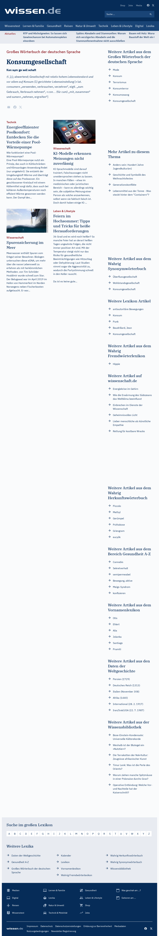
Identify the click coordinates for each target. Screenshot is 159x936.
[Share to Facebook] (14, 107)
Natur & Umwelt (86, 26)
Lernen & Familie (33, 26)
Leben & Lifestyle (121, 26)
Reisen (68, 26)
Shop (122, 5)
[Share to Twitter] (20, 107)
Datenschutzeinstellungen (68, 926)
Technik (103, 26)
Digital (139, 26)
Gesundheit (54, 26)
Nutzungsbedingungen (38, 931)
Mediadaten (120, 926)
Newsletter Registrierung (63, 931)
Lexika (150, 26)
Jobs (130, 5)
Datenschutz (47, 926)
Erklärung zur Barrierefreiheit (98, 926)
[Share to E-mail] (8, 107)
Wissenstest (12, 26)
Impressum (32, 926)
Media (139, 5)
